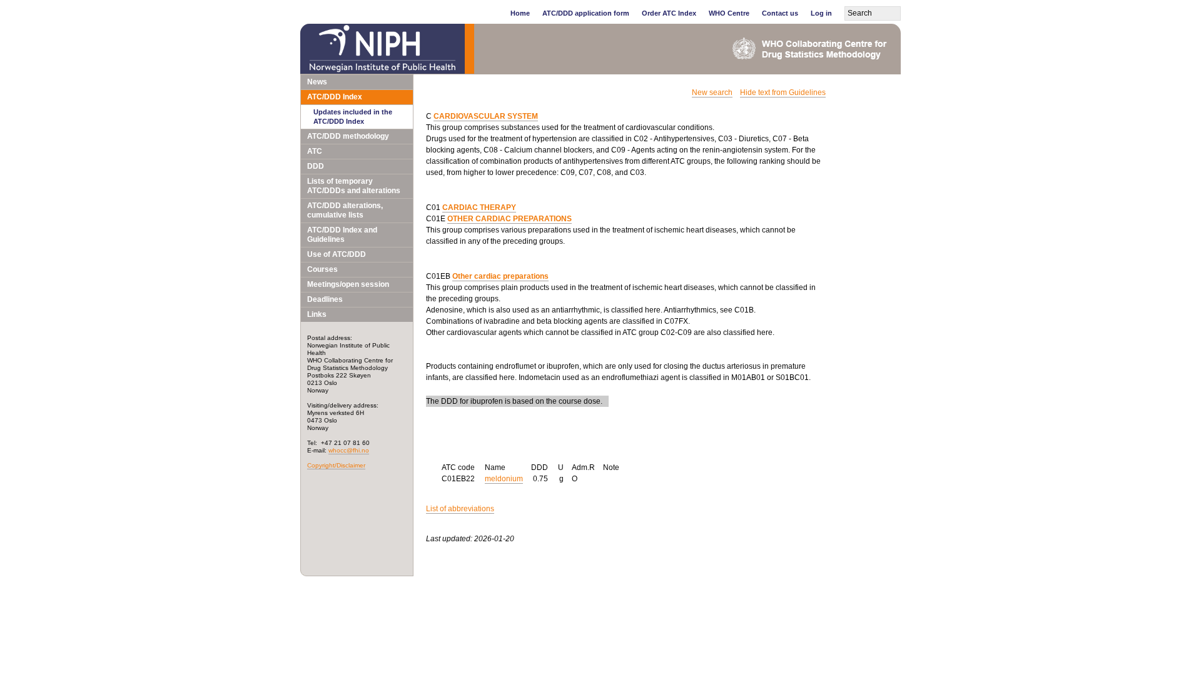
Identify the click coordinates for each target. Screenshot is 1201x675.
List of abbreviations (460, 508)
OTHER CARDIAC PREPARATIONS (509, 218)
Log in (821, 13)
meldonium (504, 478)
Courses (322, 269)
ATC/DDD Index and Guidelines (342, 235)
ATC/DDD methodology (348, 136)
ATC (314, 151)
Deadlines (325, 299)
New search (712, 92)
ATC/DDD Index (334, 96)
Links (317, 314)
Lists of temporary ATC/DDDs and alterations (353, 186)
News (317, 82)
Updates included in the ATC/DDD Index (352, 116)
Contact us (780, 13)
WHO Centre (729, 13)
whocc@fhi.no (348, 450)
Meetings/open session (348, 284)
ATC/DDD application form (585, 13)
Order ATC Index (669, 13)
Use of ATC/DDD (336, 254)
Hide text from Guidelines (783, 92)
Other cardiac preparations (500, 276)
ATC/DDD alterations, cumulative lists (345, 210)
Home (520, 13)
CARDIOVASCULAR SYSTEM (485, 116)
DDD (315, 166)
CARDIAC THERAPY (479, 207)
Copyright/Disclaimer (336, 465)
